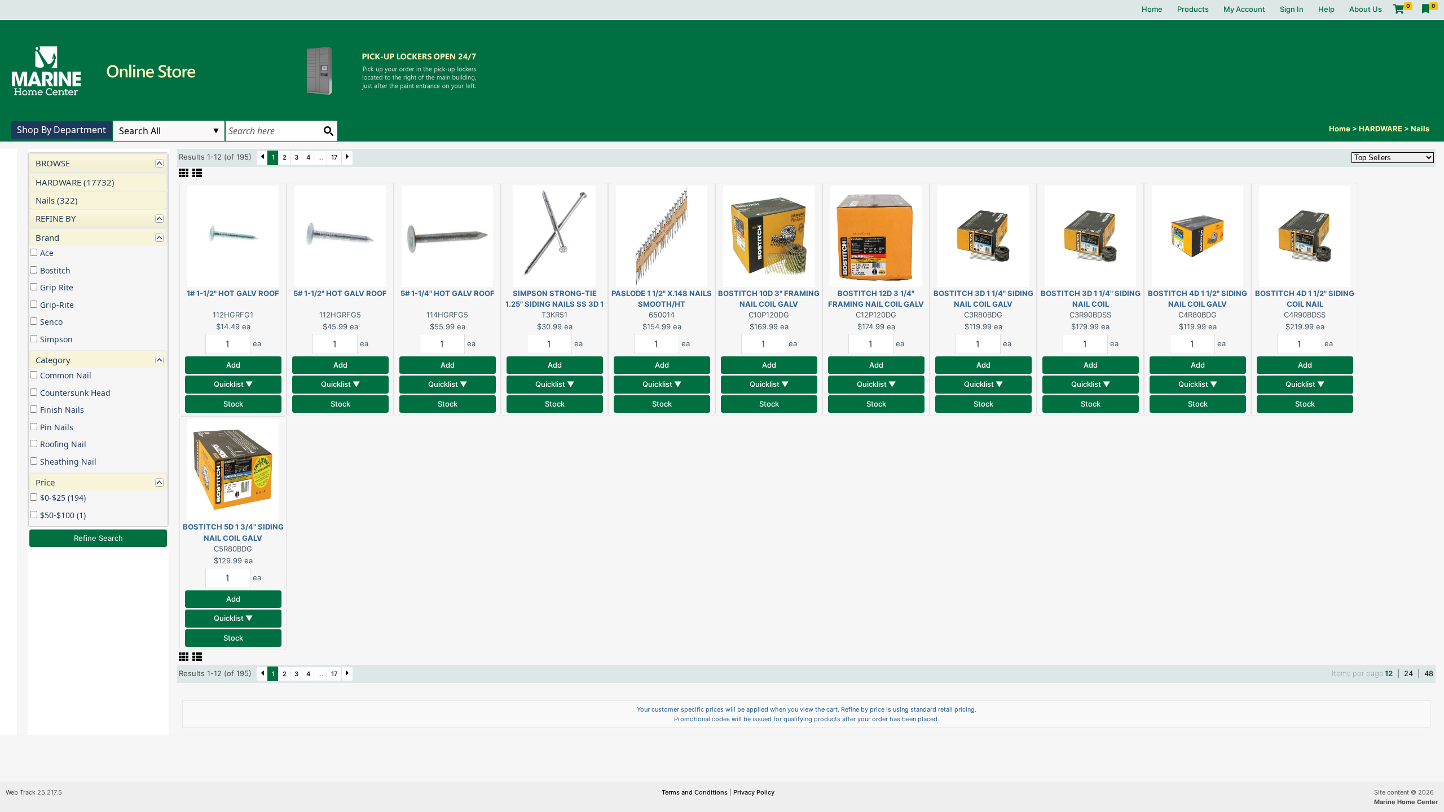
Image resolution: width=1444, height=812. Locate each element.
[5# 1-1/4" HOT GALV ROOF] (447, 235)
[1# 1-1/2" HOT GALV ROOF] (233, 235)
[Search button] (328, 131)
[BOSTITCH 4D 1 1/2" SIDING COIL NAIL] (1304, 235)
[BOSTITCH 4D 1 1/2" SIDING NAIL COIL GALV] (1197, 235)
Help (1326, 9)
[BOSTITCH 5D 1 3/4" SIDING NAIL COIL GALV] (233, 469)
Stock (233, 403)
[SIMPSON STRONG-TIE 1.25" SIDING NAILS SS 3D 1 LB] (554, 235)
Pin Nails (56, 427)
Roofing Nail (63, 444)
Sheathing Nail (68, 461)
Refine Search (98, 537)
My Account (1244, 9)
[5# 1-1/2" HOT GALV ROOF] (340, 235)
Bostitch (55, 270)
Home (1152, 9)
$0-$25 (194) (63, 497)
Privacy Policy (753, 792)
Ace (47, 253)
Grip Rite (56, 287)
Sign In (1292, 9)
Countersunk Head (75, 392)
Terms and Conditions (695, 792)
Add (233, 364)
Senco (51, 321)
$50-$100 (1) (63, 515)
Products (1193, 9)
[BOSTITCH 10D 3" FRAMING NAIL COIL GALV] (769, 235)
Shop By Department (61, 129)
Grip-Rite (57, 304)
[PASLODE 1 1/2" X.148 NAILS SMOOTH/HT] (661, 235)
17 (334, 157)
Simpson (56, 339)
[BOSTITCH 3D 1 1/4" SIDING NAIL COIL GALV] (983, 235)
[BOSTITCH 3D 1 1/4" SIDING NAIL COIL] (1090, 235)
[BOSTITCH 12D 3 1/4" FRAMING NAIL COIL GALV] (876, 235)
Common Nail (65, 375)
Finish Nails (62, 409)
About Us (1365, 9)
